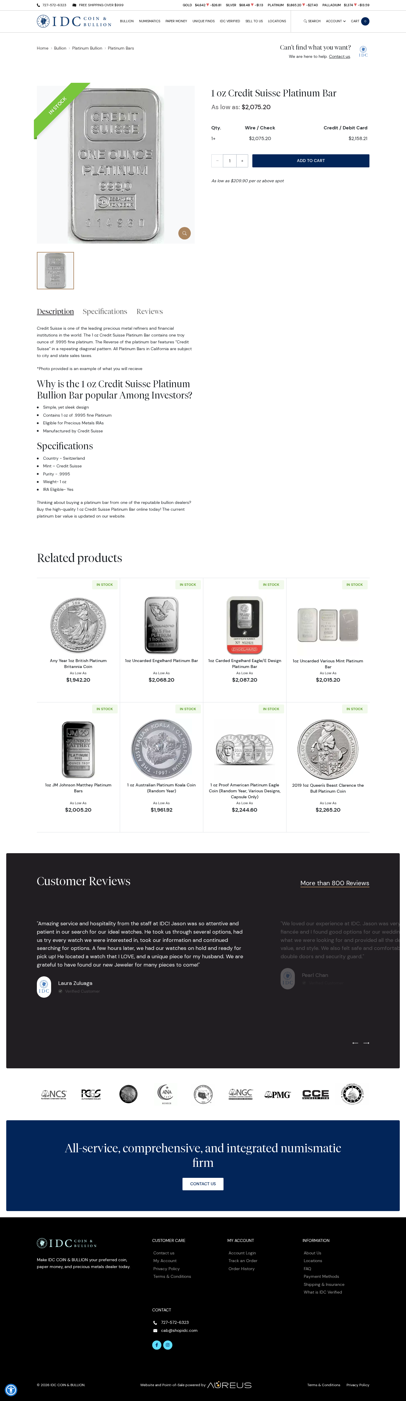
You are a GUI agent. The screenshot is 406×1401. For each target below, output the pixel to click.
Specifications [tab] (105, 311)
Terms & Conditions (172, 1276)
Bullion (127, 21)
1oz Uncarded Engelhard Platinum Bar (161, 660)
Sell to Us (254, 21)
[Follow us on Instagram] (168, 1345)
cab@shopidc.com (179, 1330)
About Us (312, 1253)
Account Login (242, 1253)
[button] (11, 1390)
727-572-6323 (54, 5)
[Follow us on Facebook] (157, 1345)
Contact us (339, 56)
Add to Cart (311, 160)
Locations (277, 21)
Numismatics (149, 21)
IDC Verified (230, 21)
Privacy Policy (166, 1268)
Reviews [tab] (149, 311)
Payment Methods (321, 1276)
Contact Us (203, 1183)
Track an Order (243, 1260)
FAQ (307, 1268)
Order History (242, 1268)
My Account (165, 1260)
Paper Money (176, 21)
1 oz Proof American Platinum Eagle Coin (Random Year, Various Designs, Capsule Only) (245, 790)
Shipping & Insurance (324, 1284)
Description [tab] (55, 311)
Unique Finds (204, 21)
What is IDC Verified (323, 1292)
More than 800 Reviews (334, 883)
